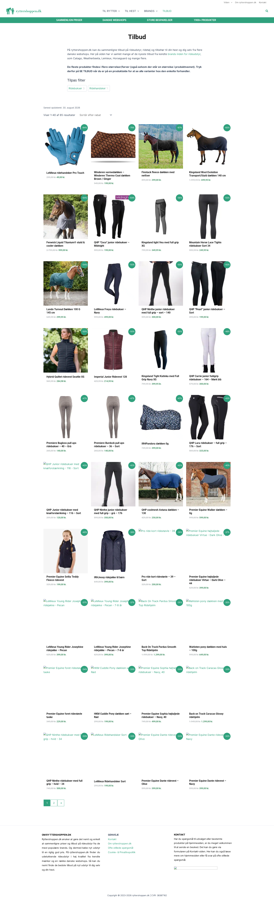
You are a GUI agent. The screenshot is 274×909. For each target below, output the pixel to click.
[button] (230, 2)
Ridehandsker (97, 88)
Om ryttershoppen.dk (119, 843)
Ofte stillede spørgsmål (120, 847)
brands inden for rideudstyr (184, 54)
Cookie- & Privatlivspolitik (121, 852)
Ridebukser (75, 88)
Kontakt (112, 839)
